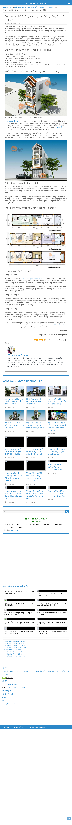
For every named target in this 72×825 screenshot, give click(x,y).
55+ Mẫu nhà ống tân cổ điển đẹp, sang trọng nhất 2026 (19, 592)
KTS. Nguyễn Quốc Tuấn (17, 355)
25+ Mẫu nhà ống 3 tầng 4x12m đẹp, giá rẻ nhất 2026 (19, 604)
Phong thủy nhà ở (8, 704)
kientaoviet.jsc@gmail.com (16, 687)
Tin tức (4, 697)
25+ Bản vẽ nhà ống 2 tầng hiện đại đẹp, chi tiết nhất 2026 (19, 613)
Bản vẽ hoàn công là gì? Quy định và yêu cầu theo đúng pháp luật (52, 623)
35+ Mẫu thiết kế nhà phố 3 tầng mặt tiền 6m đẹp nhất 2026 (14, 401)
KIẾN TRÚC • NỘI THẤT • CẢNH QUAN (36, 3)
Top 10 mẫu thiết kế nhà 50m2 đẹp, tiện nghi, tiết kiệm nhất (18, 632)
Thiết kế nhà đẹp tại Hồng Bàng (15, 645)
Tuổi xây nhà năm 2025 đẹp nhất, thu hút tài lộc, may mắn (51, 594)
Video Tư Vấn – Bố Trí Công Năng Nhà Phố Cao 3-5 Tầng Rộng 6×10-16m (57, 426)
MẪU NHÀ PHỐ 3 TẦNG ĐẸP (44, 7)
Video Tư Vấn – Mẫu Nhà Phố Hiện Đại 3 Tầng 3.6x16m (56, 451)
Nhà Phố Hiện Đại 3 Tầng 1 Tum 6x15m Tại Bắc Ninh (14, 425)
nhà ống (60, 127)
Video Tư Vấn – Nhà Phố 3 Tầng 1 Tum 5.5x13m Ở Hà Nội (34, 451)
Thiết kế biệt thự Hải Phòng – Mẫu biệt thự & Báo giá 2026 (52, 632)
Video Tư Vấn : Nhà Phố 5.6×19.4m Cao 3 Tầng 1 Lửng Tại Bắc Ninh (14, 494)
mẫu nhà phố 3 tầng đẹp (32, 278)
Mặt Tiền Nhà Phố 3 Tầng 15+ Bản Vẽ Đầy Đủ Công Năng (57, 401)
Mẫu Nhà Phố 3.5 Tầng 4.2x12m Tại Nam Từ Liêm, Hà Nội (35, 425)
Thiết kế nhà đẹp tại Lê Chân (14, 643)
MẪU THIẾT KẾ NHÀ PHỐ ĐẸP (24, 7)
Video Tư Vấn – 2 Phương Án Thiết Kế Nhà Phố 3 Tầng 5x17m (13, 476)
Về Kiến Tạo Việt (8, 694)
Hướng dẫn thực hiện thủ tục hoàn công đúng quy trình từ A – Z (19, 623)
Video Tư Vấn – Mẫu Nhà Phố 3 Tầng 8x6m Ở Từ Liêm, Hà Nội (14, 451)
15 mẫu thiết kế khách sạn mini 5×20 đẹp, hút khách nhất (52, 613)
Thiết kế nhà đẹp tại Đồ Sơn (13, 654)
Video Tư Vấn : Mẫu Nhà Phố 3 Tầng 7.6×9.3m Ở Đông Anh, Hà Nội (34, 476)
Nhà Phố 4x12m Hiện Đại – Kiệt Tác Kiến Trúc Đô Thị (35, 401)
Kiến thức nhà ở (7, 700)
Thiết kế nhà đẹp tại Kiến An (14, 650)
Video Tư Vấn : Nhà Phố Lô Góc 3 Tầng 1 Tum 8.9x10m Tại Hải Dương (35, 494)
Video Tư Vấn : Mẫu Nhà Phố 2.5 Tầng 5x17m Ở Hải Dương (56, 493)
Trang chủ (7, 7)
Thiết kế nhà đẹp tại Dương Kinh (15, 656)
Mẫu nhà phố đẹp (11, 121)
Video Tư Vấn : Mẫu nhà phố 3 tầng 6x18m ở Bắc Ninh (56, 467)
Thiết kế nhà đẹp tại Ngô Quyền (15, 647)
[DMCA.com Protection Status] (8, 677)
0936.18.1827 (14, 530)
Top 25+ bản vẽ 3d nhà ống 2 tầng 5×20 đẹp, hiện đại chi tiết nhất (51, 604)
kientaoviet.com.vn (60, 325)
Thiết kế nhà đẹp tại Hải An (13, 652)
